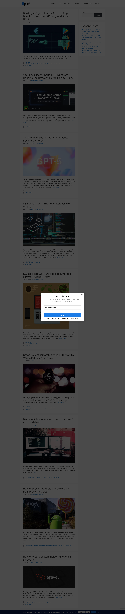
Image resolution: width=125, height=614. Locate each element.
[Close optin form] (82, 295)
